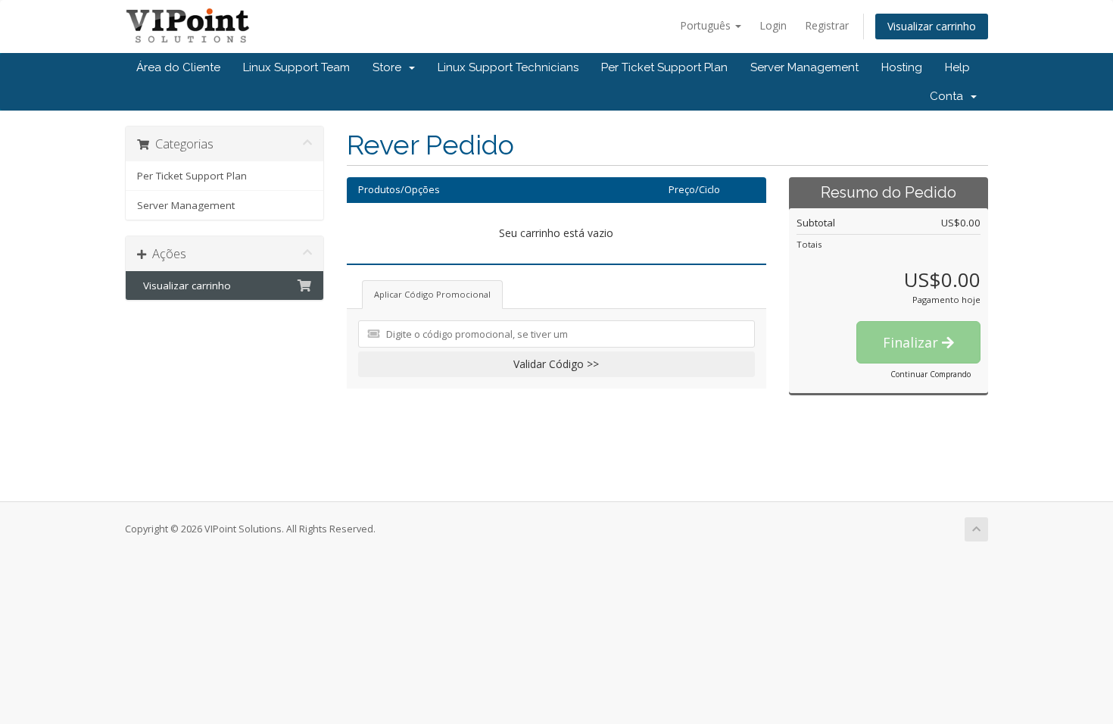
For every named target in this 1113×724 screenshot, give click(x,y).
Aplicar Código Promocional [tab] (432, 294)
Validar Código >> (556, 364)
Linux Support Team (296, 67)
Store (390, 67)
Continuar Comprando (930, 374)
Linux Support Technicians (508, 67)
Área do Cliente (178, 67)
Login (773, 25)
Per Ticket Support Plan (664, 67)
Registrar (827, 25)
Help (957, 67)
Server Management (804, 67)
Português (707, 25)
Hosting (901, 67)
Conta (949, 96)
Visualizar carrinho (931, 26)
